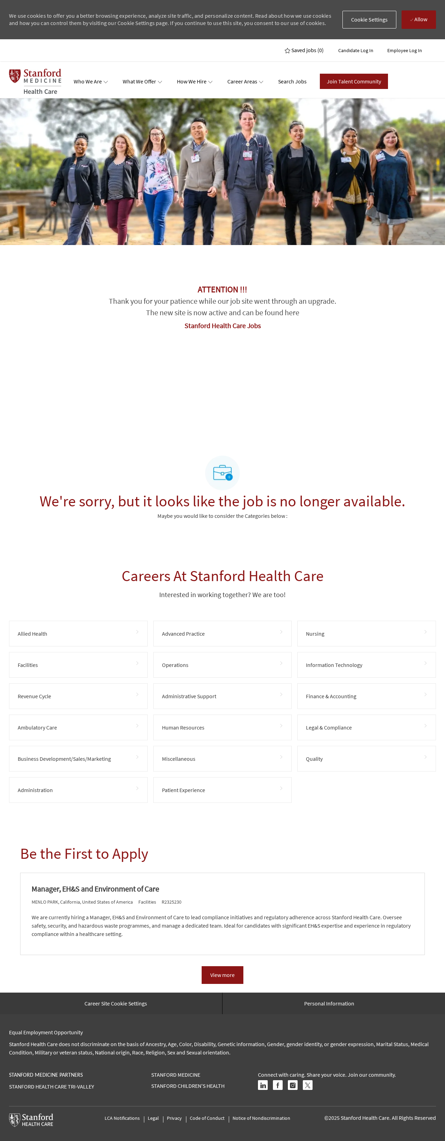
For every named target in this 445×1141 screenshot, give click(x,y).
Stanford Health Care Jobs (223, 325)
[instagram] (293, 1085)
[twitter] (308, 1085)
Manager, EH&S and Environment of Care (95, 889)
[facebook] (278, 1085)
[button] (369, 19)
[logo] (35, 81)
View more (222, 974)
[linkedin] (263, 1085)
